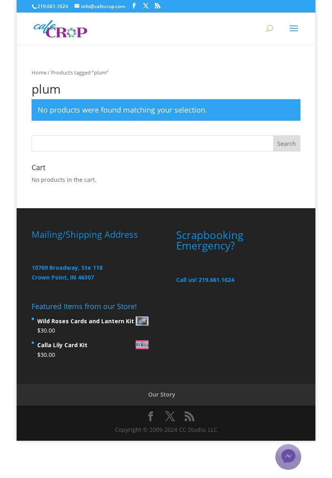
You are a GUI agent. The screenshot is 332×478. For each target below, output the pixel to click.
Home (39, 72)
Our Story (161, 394)
